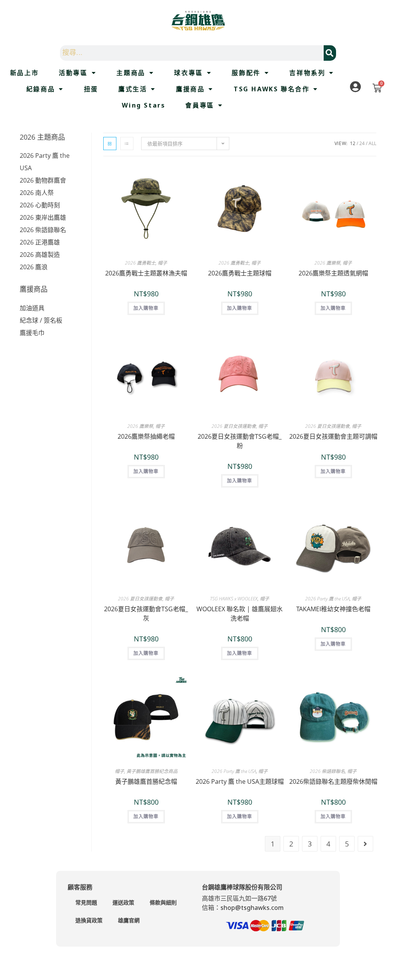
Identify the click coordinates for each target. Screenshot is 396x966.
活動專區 (73, 72)
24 (362, 143)
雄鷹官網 (129, 920)
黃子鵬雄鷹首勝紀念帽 (146, 781)
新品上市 (24, 72)
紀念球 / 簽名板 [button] (41, 320)
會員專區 (199, 105)
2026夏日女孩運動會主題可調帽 (333, 436)
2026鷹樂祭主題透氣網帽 (333, 273)
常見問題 (86, 902)
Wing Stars (143, 105)
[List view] (126, 143)
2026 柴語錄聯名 (327, 771)
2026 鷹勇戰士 (140, 263)
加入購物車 (146, 308)
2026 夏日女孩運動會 (234, 426)
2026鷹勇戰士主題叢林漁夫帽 (146, 273)
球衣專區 (188, 72)
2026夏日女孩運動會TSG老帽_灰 (146, 613)
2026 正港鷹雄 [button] (40, 242)
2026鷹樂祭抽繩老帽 (146, 436)
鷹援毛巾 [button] (32, 332)
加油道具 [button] (32, 308)
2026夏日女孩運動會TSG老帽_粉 (240, 441)
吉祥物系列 (307, 72)
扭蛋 (91, 89)
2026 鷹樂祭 (327, 263)
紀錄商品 (40, 89)
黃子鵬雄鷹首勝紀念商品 (152, 771)
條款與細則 (163, 902)
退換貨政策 (88, 920)
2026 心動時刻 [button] (40, 205)
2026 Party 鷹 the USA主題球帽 (240, 781)
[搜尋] (330, 53)
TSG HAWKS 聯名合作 (271, 89)
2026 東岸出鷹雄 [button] (43, 217)
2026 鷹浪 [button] (34, 267)
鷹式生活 (132, 89)
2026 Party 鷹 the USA (327, 598)
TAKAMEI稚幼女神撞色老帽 (333, 609)
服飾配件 (246, 72)
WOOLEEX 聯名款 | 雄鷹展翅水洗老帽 (239, 613)
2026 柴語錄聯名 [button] (43, 230)
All (372, 143)
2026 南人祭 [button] (37, 192)
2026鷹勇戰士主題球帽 (239, 273)
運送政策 (123, 902)
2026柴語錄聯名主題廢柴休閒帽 (333, 781)
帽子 (162, 263)
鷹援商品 (190, 89)
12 (352, 143)
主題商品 (130, 72)
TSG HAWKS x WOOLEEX (234, 598)
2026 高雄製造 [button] (40, 254)
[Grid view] (109, 143)
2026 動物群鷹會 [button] (43, 180)
